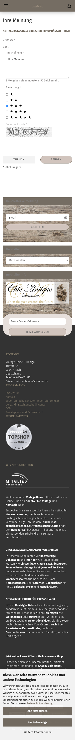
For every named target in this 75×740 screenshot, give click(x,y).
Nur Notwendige (37, 722)
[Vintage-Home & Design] (37, 6)
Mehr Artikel (13, 313)
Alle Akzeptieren (38, 711)
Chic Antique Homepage (20, 309)
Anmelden (37, 227)
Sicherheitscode (16, 124)
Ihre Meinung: (14, 52)
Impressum (12, 393)
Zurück (18, 159)
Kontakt (10, 397)
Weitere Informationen (38, 732)
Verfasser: (9, 40)
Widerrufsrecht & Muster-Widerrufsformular (32, 400)
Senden (56, 159)
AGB (8, 408)
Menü (6, 6)
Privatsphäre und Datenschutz (24, 412)
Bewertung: (13, 87)
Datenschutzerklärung (39, 703)
